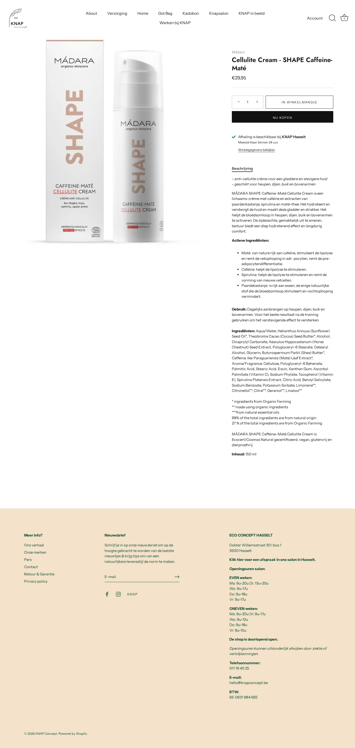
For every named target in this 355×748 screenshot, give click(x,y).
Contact (31, 567)
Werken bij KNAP (175, 22)
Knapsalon (218, 13)
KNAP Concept (46, 733)
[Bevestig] (177, 576)
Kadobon (191, 13)
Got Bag (165, 13)
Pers (28, 559)
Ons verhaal (34, 545)
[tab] (245, 168)
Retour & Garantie (39, 574)
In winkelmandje (299, 102)
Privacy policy (36, 581)
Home (142, 13)
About (91, 13)
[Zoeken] (332, 18)
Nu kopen (282, 118)
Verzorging (117, 13)
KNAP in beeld (252, 13)
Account (315, 18)
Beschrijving (242, 168)
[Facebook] (107, 594)
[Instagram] (118, 594)
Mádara (238, 52)
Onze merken (35, 552)
